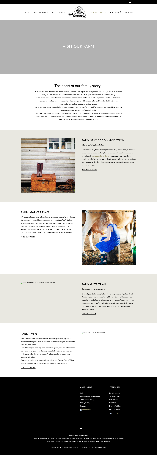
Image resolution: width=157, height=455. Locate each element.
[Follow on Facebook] (121, 2)
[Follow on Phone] (134, 2)
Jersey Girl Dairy (115, 396)
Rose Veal (112, 403)
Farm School (58, 12)
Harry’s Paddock (115, 406)
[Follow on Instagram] (126, 2)
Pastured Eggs (114, 409)
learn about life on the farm (101, 156)
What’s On (114, 12)
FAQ (81, 393)
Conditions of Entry (87, 399)
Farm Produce (39, 12)
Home (26, 12)
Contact (129, 12)
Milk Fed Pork (114, 399)
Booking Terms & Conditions (90, 396)
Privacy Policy (85, 403)
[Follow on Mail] (130, 2)
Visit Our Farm (96, 12)
